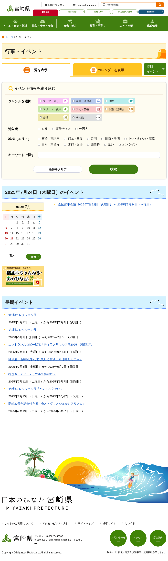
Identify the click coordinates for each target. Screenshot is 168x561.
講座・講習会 (84, 101)
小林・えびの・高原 (141, 138)
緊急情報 (45, 12)
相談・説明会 (116, 109)
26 (39, 238)
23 (22, 238)
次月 (33, 257)
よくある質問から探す (124, 12)
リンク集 (130, 523)
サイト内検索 (103, 5)
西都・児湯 (75, 144)
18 (33, 233)
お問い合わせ (118, 537)
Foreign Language (86, 5)
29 (17, 244)
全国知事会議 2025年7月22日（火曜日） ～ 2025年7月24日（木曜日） (105, 204)
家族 (45, 128)
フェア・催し (51, 101)
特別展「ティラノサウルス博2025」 (32, 374)
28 (11, 244)
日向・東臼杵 (50, 144)
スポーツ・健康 (52, 109)
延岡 (94, 138)
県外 (111, 144)
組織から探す (98, 12)
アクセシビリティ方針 (55, 523)
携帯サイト (109, 523)
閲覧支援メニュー (57, 5)
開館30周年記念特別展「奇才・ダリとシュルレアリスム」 (46, 403)
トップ (9, 37)
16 (22, 233)
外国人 (83, 128)
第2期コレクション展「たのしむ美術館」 (35, 389)
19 (39, 233)
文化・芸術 (82, 109)
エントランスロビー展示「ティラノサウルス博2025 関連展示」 (51, 344)
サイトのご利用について (18, 523)
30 (22, 244)
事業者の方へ (151, 12)
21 (11, 238)
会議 (45, 117)
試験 (111, 101)
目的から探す (72, 12)
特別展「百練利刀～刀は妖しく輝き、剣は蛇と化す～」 (45, 359)
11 (33, 227)
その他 (80, 117)
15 (17, 233)
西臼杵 (95, 144)
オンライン (129, 144)
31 (28, 244)
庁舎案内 (158, 537)
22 (17, 238)
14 (11, 233)
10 (28, 227)
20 (6, 238)
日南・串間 (112, 138)
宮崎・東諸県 (50, 138)
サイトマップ (86, 523)
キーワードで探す (21, 155)
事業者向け (63, 128)
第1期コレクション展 (22, 315)
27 (6, 244)
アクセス (138, 537)
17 (28, 233)
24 (28, 238)
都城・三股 (75, 138)
